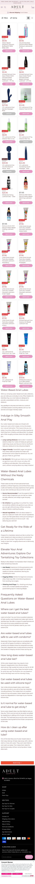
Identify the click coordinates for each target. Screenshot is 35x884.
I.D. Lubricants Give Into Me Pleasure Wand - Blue (8, 166)
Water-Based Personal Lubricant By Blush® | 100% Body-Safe (8, 45)
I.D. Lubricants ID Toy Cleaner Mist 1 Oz (25, 137)
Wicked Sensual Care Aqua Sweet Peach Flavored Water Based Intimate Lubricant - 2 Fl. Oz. (25, 77)
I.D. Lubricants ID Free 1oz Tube (7, 380)
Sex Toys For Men (7, 806)
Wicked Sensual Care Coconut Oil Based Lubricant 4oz (25, 321)
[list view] (32, 18)
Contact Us (5, 816)
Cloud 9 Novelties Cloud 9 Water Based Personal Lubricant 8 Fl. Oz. (25, 45)
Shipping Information (8, 819)
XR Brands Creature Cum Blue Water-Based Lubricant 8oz (25, 381)
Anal (3, 793)
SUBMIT (29, 857)
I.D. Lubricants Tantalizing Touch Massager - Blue (24, 166)
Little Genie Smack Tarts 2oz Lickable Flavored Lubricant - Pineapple (25, 260)
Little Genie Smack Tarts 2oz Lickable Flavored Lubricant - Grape (25, 291)
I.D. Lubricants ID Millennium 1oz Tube (8, 352)
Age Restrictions (7, 832)
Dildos (4, 790)
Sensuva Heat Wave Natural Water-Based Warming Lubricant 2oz (25, 197)
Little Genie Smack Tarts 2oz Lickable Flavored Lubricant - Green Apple (8, 291)
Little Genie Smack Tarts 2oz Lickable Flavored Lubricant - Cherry (8, 322)
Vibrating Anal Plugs (9, 584)
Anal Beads (6, 567)
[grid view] (28, 18)
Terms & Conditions (8, 826)
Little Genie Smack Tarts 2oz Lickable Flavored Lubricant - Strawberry (8, 260)
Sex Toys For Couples (8, 808)
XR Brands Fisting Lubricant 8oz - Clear (8, 195)
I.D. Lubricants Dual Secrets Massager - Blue (8, 108)
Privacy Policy (6, 829)
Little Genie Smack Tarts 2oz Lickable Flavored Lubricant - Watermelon (25, 228)
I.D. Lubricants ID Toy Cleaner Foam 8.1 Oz (25, 108)
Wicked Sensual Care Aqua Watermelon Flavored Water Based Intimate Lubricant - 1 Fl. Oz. (9, 77)
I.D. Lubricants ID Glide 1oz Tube (24, 352)
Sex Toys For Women (8, 803)
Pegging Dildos (8, 577)
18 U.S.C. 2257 (6, 834)
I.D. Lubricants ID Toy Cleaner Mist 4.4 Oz (8, 137)
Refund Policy (6, 821)
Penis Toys (5, 795)
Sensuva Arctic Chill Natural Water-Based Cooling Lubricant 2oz (8, 228)
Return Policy (6, 824)
